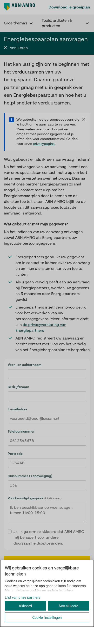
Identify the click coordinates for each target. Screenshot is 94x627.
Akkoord (25, 605)
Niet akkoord (69, 605)
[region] (47, 593)
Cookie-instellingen (47, 617)
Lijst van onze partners (22, 597)
